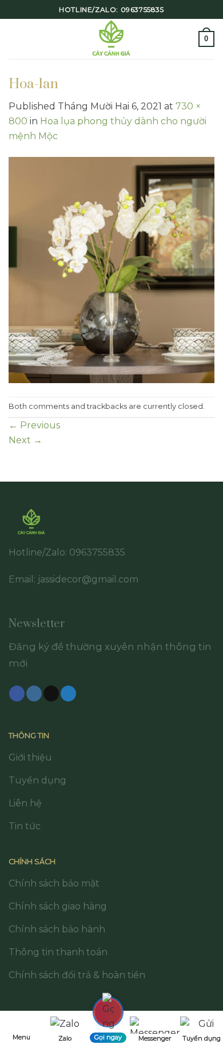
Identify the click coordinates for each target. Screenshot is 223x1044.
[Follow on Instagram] (34, 694)
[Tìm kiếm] (185, 38)
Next (25, 440)
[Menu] (15, 39)
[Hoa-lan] (111, 269)
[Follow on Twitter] (68, 694)
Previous (34, 425)
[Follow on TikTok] (51, 694)
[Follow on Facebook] (17, 694)
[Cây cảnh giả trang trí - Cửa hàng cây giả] (111, 39)
